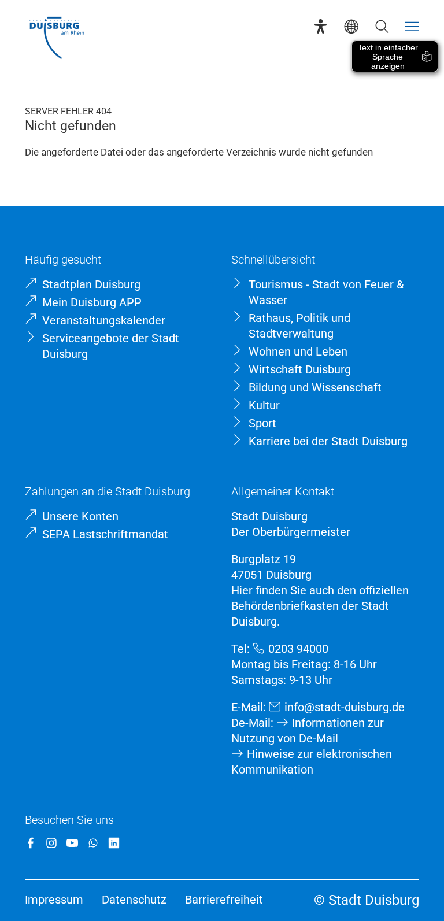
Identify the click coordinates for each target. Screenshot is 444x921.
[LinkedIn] (114, 843)
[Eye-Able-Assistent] (320, 26)
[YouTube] (72, 843)
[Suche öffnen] (382, 26)
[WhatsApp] (93, 843)
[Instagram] (51, 843)
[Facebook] (30, 843)
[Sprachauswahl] (351, 26)
